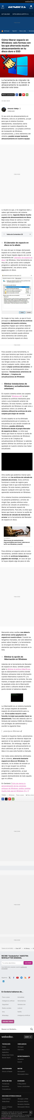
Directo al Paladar (7, 1071)
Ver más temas (8, 1021)
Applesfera (5, 1052)
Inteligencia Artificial (24, 1015)
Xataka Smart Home (8, 1055)
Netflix (20, 1012)
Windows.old (17, 396)
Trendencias (5, 1083)
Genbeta (17, 7)
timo (3, 1012)
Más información (6, 1118)
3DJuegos (21, 1047)
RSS (25, 977)
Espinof (20, 1062)
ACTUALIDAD (6, 14)
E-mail (27, 94)
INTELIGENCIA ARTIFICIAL (21, 14)
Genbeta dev (22, 1004)
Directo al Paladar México (7, 1107)
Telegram (21, 977)
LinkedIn (3, 981)
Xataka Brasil (5, 1101)
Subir (27, 1037)
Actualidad (21, 997)
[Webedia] (29, 1)
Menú (2, 8)
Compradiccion (6, 1089)
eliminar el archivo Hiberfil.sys (18, 669)
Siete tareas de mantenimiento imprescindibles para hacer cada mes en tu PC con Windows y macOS (17, 542)
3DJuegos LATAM (23, 1099)
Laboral (20, 1008)
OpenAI (14, 31)
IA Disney (27, 948)
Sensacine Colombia (23, 1104)
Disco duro (30, 795)
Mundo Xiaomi (6, 1057)
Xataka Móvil (5, 1049)
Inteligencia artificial (8, 1001)
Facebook (16, 94)
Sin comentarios (9, 94)
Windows (11, 795)
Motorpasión (21, 1071)
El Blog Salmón (22, 1083)
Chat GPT (18, 948)
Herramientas (22, 1001)
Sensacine (21, 1059)
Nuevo (31, 8)
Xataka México (6, 1099)
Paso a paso (20, 795)
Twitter (20, 94)
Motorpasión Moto (23, 1074)
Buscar (31, 1029)
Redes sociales (6, 1008)
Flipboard (23, 94)
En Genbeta (7, 538)
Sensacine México (23, 1101)
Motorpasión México (24, 1107)
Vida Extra (21, 1049)
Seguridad (5, 1004)
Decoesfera (5, 1086)
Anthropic (7, 31)
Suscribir (28, 963)
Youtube (17, 977)
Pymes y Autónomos (24, 1086)
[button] (14, 108)
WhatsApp (5, 1015)
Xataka (4, 1047)
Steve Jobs (22, 31)
